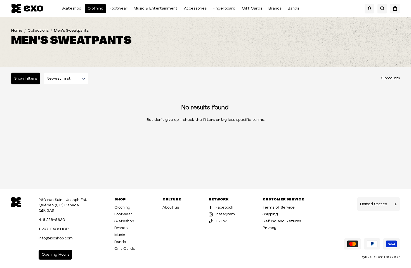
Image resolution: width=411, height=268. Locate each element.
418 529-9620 (52, 220)
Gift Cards (252, 8)
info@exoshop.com (56, 238)
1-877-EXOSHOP (53, 229)
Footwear (118, 8)
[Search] (382, 8)
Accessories (195, 8)
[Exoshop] (16, 202)
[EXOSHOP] (27, 8)
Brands (275, 8)
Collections (38, 31)
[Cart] (395, 8)
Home (16, 31)
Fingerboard (224, 8)
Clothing (95, 8)
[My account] (369, 8)
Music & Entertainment (156, 8)
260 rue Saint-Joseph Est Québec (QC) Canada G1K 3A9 (63, 205)
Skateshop (71, 8)
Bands (293, 8)
